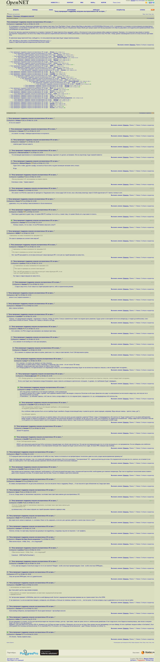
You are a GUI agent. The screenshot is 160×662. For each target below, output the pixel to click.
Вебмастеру (150, 660)
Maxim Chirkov (149, 658)
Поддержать (141, 660)
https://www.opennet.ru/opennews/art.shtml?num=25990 (32, 42)
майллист (96, 9)
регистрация (141, 0)
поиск (51, 9)
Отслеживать (150, 18)
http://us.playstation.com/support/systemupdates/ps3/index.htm (134, 28)
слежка (142, 9)
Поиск (115, 2)
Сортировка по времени (145, 113)
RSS (153, 113)
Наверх (138, 125)
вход (137, 0)
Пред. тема (145, 642)
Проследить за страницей (15, 660)
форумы (16, 9)
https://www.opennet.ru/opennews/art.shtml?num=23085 (54, 33)
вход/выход (121, 9)
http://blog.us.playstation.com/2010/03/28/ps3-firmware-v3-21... (95, 26)
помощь (35, 9)
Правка (138, 44)
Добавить (133, 660)
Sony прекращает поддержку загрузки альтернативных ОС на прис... (29, 52)
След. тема (151, 642)
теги (118, 2)
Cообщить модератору (147, 44)
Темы (141, 642)
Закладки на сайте (13, 658)
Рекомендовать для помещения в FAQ (122, 642)
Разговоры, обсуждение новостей (24, 16)
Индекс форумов (135, 642)
